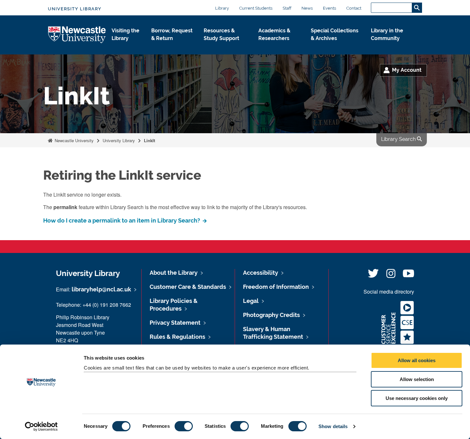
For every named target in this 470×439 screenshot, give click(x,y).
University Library (74, 8)
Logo (77, 35)
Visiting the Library (125, 34)
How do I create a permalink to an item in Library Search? (122, 220)
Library (222, 8)
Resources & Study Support (221, 34)
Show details (333, 426)
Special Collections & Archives (334, 34)
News (307, 8)
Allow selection (417, 379)
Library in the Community (387, 34)
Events (329, 8)
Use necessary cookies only (417, 398)
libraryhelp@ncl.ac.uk (101, 289)
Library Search (399, 139)
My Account (406, 70)
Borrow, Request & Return (171, 34)
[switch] (184, 426)
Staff (287, 8)
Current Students (255, 8)
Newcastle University (73, 140)
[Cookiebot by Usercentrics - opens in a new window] (41, 426)
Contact (353, 8)
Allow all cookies (416, 360)
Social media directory (389, 291)
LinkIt (149, 140)
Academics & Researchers (274, 34)
